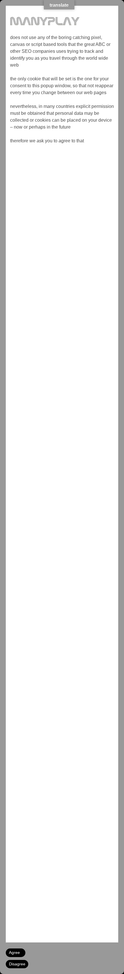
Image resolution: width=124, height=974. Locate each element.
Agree (14, 952)
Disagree (17, 964)
